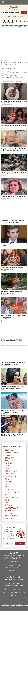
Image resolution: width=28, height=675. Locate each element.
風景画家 (8, 468)
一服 (6, 484)
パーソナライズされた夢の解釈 (14, 16)
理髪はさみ (8, 518)
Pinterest (20, 585)
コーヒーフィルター (11, 452)
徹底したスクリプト (11, 471)
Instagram (14, 585)
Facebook (7, 585)
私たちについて (14, 561)
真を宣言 (8, 495)
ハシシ (7, 502)
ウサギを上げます (11, 473)
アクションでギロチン (12, 492)
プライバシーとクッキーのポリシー (14, 589)
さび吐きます (9, 458)
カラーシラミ (9, 513)
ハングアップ (9, 466)
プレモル (8, 487)
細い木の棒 (8, 463)
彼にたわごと (9, 450)
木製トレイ (8, 505)
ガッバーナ (8, 481)
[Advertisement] (14, 44)
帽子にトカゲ (9, 460)
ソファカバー (9, 489)
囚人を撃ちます (10, 510)
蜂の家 (7, 479)
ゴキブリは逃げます (11, 497)
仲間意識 (8, 455)
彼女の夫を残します (11, 508)
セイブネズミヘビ (11, 476)
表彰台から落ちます (11, 516)
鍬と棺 (7, 500)
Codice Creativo (13, 592)
